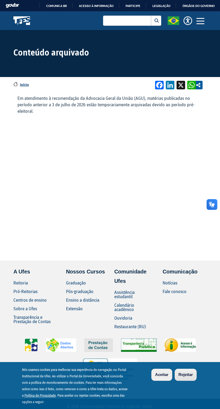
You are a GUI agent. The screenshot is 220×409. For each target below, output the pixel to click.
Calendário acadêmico (124, 307)
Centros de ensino (30, 300)
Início (24, 84)
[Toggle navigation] (200, 20)
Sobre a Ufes (25, 308)
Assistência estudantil (124, 294)
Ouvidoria (123, 318)
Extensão (74, 308)
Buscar (156, 21)
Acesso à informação (96, 6)
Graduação (76, 283)
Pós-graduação (79, 291)
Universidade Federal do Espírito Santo (21, 20)
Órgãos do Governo (198, 6)
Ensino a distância (82, 300)
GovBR (12, 5)
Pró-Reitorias (25, 291)
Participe (133, 6)
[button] (173, 20)
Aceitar (161, 374)
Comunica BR (56, 6)
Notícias (170, 283)
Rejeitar (185, 374)
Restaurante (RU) (130, 326)
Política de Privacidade (40, 395)
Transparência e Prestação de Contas (32, 319)
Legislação (161, 6)
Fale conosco (174, 291)
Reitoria (20, 283)
